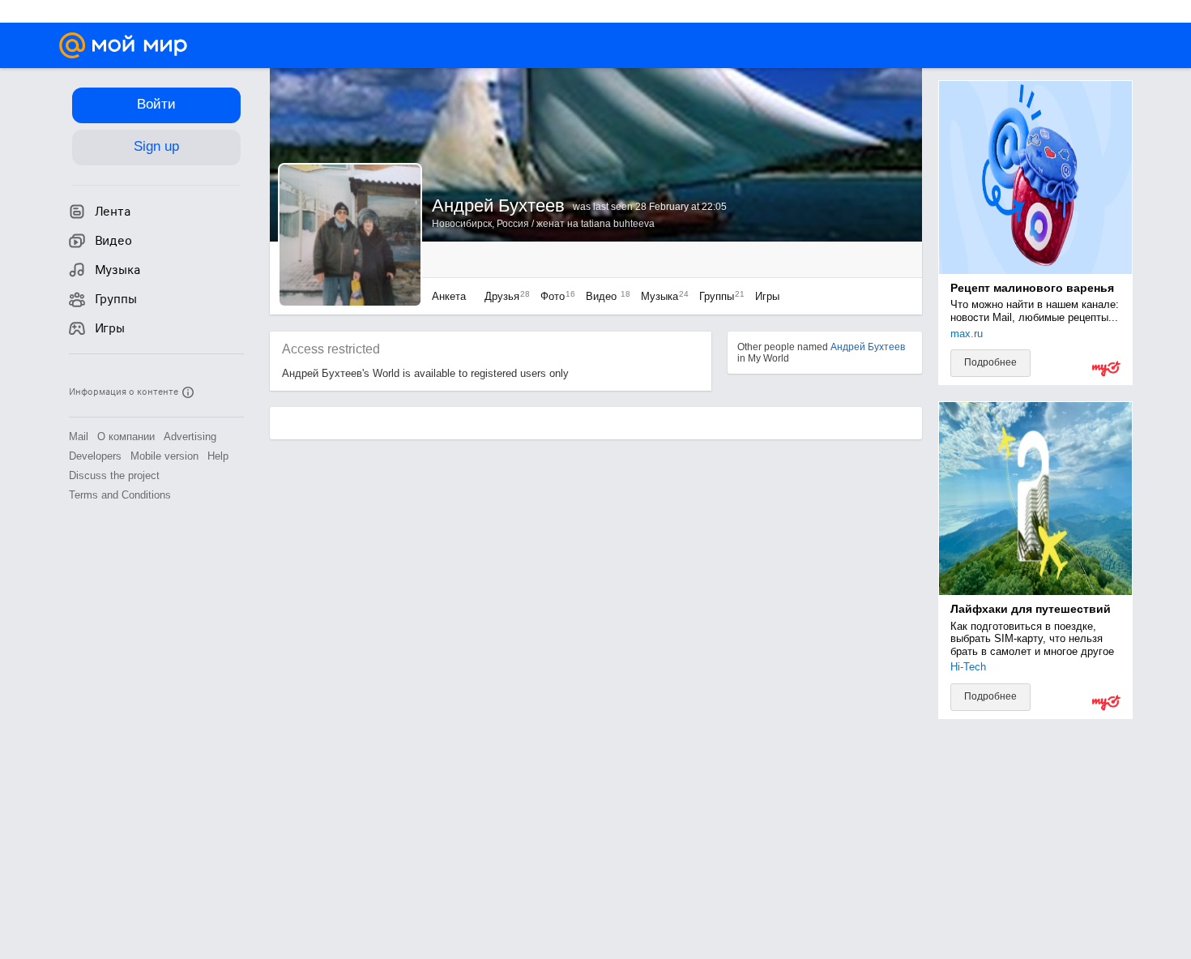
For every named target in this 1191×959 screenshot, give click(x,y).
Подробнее (990, 362)
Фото (553, 296)
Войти (156, 104)
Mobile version (164, 456)
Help (217, 456)
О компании (126, 436)
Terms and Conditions (120, 495)
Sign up (156, 146)
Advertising (190, 436)
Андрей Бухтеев (867, 347)
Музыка (661, 296)
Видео (605, 296)
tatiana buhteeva (618, 223)
